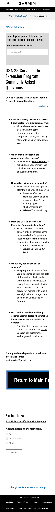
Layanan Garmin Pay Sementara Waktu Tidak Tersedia (27, 10)
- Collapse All (43, 106)
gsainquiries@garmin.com (19, 360)
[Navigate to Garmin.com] (27, 3)
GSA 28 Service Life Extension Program (26, 421)
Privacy (35, 502)
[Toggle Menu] (1, 3)
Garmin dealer (39, 161)
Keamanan (47, 502)
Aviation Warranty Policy (35, 210)
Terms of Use (22, 502)
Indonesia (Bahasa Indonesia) (27, 497)
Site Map (9, 502)
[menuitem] (8, 3)
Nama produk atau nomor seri (20, 45)
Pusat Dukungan (18, 16)
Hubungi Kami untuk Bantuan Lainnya (27, 487)
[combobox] (27, 52)
